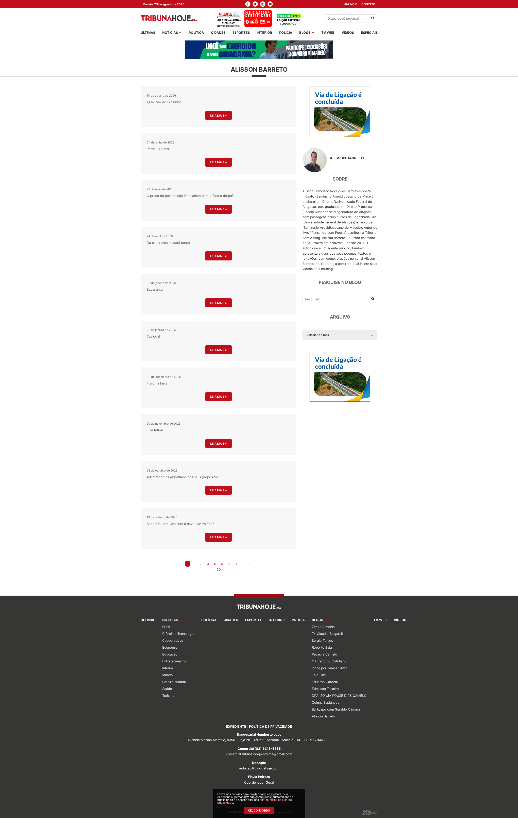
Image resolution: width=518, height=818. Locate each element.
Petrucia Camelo (324, 654)
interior (264, 33)
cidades (218, 33)
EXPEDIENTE (236, 727)
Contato (368, 4)
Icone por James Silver (329, 668)
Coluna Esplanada (325, 702)
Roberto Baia (322, 647)
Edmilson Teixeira (325, 689)
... (242, 564)
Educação (169, 654)
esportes (241, 33)
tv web (327, 33)
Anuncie (350, 4)
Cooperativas (172, 640)
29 (249, 564)
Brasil (166, 627)
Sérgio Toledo (322, 640)
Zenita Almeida (323, 627)
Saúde (167, 689)
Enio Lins (319, 675)
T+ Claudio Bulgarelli (328, 634)
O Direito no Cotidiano (329, 661)
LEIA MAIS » (218, 115)
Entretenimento (174, 661)
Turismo (168, 696)
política (196, 33)
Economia (169, 647)
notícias (170, 33)
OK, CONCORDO (259, 810)
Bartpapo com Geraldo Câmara (336, 709)
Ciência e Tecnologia (178, 634)
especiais (369, 33)
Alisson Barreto (323, 716)
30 (219, 569)
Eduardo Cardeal (325, 682)
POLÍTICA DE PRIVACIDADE (270, 727)
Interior (167, 668)
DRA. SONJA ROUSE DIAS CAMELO (339, 696)
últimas (148, 33)
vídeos (348, 33)
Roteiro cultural (174, 682)
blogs (304, 33)
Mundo (167, 675)
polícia (285, 33)
